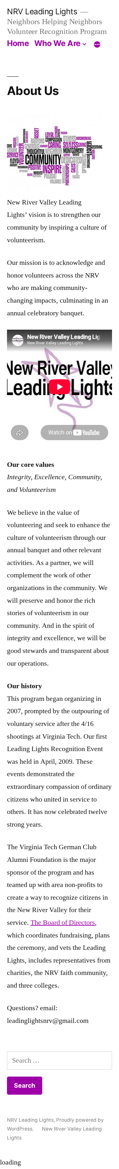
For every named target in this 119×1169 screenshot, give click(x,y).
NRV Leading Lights (42, 11)
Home (18, 43)
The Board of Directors (62, 922)
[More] (97, 44)
